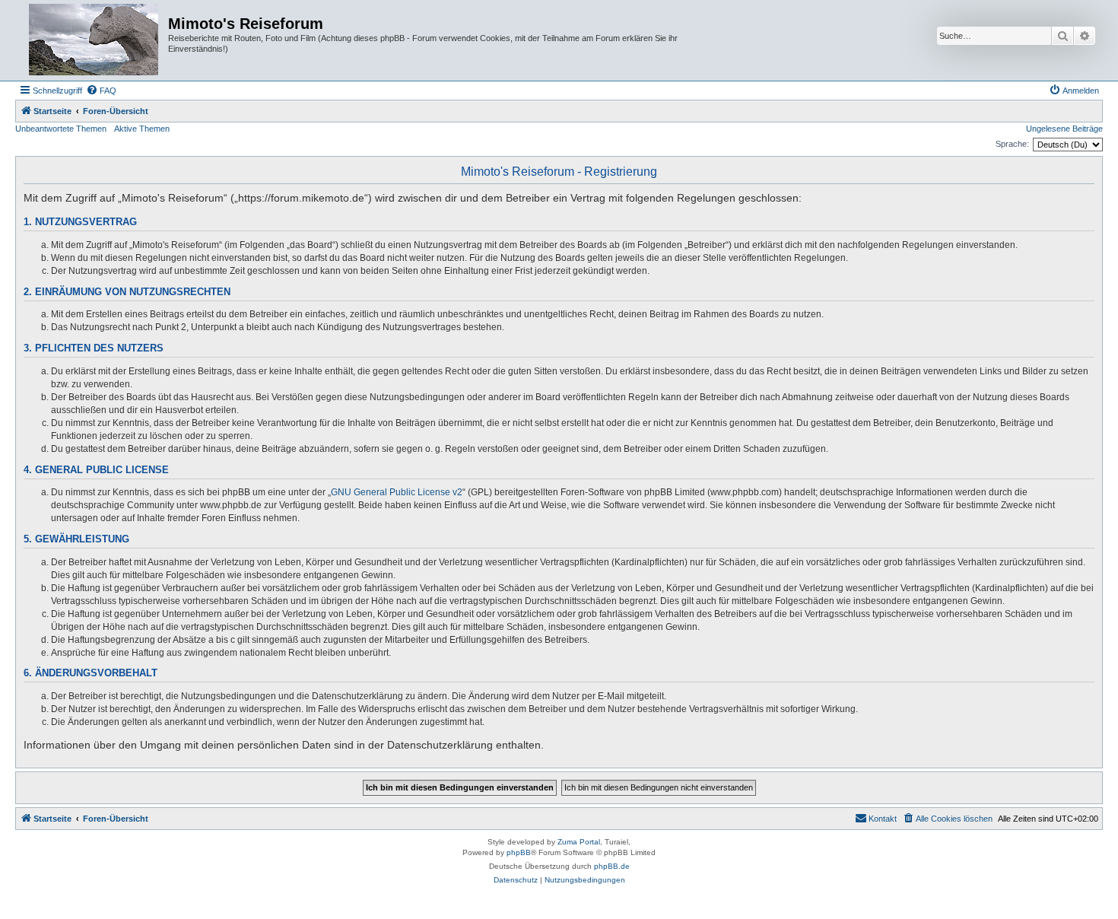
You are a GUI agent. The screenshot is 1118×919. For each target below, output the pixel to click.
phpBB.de (612, 866)
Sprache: (1012, 143)
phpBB (519, 852)
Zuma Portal (578, 842)
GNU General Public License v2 (396, 492)
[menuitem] (101, 90)
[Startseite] (93, 40)
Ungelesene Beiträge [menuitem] (1064, 128)
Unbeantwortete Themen (60, 128)
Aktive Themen (142, 128)
